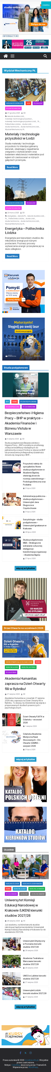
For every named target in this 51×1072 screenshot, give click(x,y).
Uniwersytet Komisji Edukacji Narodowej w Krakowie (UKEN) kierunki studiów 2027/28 (23, 908)
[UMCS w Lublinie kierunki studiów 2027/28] (11, 978)
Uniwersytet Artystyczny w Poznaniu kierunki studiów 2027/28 (34, 944)
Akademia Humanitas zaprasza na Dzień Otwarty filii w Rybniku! (25, 683)
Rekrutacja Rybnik (28, 667)
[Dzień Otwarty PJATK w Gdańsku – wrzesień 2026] (11, 721)
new (28, 103)
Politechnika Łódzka (13, 124)
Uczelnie (24, 894)
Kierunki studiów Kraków (32, 884)
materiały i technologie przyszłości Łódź (20, 121)
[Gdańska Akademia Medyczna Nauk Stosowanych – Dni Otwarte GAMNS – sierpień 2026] (11, 741)
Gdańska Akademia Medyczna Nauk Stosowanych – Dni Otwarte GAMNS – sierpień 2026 (32, 740)
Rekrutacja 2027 (20, 889)
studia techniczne (12, 127)
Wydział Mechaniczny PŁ (15, 129)
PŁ (38, 121)
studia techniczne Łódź (30, 127)
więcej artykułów (25, 568)
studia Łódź (26, 124)
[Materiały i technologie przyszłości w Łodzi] (25, 89)
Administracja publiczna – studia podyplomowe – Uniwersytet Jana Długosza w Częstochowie (34, 502)
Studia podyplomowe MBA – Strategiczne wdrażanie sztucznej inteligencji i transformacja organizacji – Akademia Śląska (34, 547)
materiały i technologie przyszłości (18, 119)
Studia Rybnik (11, 672)
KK (24, 921)
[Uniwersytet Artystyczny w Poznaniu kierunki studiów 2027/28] (11, 945)
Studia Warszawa (29, 407)
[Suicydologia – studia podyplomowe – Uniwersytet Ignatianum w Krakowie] (11, 525)
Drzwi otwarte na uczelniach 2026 (19, 662)
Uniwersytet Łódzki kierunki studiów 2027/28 (34, 992)
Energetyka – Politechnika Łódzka (24, 230)
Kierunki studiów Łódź (14, 103)
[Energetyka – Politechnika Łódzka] (25, 189)
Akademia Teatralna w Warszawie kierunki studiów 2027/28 (33, 961)
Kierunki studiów (12, 884)
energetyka (11, 216)
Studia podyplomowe (28, 402)
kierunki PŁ (22, 216)
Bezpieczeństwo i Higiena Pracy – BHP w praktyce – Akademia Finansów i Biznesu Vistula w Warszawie (24, 423)
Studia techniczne (13, 108)
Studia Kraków (11, 894)
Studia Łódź (38, 103)
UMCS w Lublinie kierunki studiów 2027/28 (34, 977)
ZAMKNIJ (46, 5)
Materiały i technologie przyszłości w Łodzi (22, 136)
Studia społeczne (12, 407)
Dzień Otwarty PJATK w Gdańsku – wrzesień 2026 (33, 719)
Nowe (14, 402)
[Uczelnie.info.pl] (5, 56)
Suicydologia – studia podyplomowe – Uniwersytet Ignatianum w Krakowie (34, 524)
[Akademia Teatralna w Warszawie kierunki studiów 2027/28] (11, 963)
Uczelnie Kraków (37, 894)
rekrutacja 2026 (12, 667)
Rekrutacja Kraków (36, 889)
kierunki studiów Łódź (15, 116)
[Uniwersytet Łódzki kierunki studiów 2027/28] (11, 993)
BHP (7, 402)
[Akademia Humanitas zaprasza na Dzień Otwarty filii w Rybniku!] (25, 645)
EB (24, 113)
